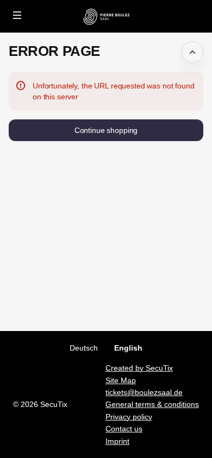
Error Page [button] (54, 51)
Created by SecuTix (139, 368)
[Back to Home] (106, 16)
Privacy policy (128, 416)
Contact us (123, 428)
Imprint (117, 441)
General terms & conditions (152, 404)
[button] (17, 15)
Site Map (120, 380)
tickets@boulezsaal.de (144, 392)
